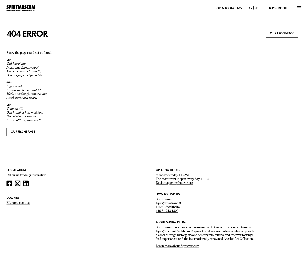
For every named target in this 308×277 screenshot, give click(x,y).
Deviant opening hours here (174, 183)
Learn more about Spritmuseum (177, 246)
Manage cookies (18, 203)
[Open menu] (299, 8)
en (257, 8)
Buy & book (278, 8)
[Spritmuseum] (29, 8)
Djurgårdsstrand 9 (168, 203)
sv (250, 8)
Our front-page (282, 33)
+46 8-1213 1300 (167, 211)
